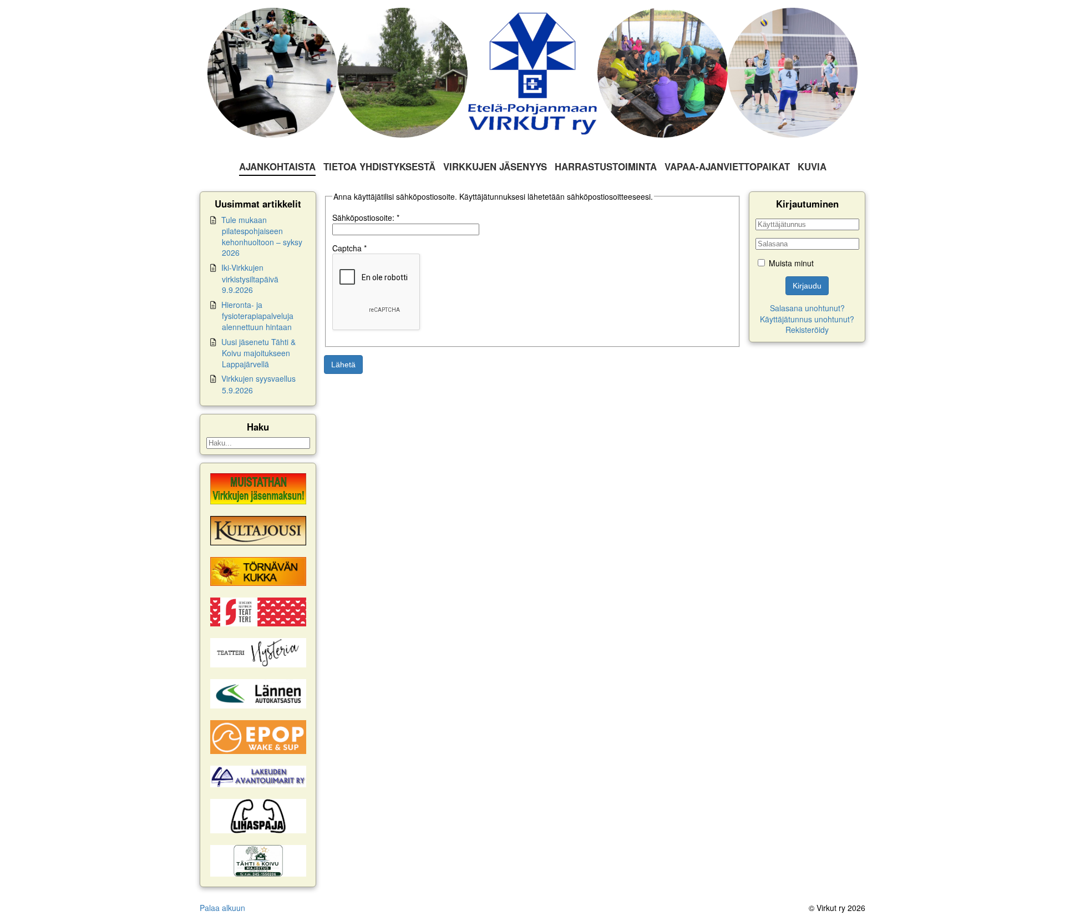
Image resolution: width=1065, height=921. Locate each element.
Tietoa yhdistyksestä (379, 166)
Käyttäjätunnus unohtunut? (807, 319)
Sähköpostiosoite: (365, 217)
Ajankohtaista (277, 166)
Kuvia (812, 166)
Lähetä (343, 364)
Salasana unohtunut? (807, 307)
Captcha (349, 248)
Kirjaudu (807, 285)
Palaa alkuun (222, 907)
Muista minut (791, 263)
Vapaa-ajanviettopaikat (727, 166)
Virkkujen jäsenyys (495, 166)
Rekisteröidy (807, 329)
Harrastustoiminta (606, 166)
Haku (258, 427)
